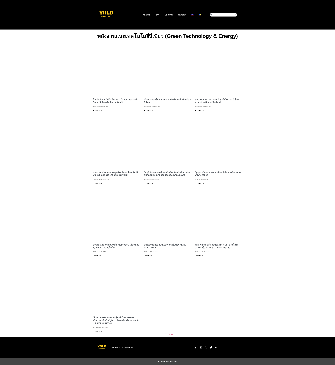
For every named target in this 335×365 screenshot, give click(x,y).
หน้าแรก (146, 15)
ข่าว (158, 15)
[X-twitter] (206, 347)
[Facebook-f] (196, 347)
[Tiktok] (211, 347)
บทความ (169, 15)
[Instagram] (201, 347)
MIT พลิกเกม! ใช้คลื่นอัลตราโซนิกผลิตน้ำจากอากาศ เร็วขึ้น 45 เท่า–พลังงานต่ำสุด (216, 246)
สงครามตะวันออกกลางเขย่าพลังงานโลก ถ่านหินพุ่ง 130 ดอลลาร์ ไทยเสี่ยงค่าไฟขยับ (116, 173)
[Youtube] (216, 347)
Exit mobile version (167, 361)
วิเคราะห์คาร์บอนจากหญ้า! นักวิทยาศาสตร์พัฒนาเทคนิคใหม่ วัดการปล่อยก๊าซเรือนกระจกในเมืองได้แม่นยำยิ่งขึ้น (116, 320)
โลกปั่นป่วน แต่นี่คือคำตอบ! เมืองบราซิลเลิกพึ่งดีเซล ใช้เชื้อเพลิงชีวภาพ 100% (115, 101)
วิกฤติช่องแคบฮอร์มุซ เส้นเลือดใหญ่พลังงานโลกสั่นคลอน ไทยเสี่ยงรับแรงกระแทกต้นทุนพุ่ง (167, 173)
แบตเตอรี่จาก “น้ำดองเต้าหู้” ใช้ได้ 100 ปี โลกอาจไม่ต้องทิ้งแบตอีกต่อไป (217, 101)
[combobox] (223, 15)
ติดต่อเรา (182, 15)
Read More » (97, 110)
